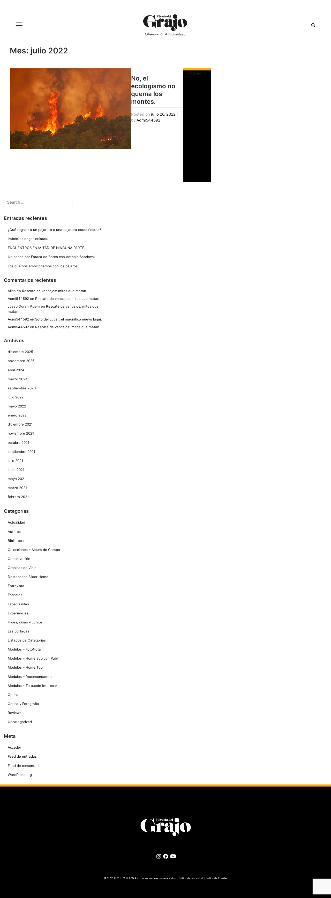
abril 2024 (16, 370)
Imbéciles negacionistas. (28, 239)
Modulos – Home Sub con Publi (33, 658)
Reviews (14, 713)
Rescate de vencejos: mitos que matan (54, 291)
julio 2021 (15, 461)
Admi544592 (148, 120)
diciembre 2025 (20, 352)
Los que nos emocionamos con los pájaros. (43, 266)
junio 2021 (16, 470)
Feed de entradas (22, 756)
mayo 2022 (17, 406)
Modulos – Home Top (25, 667)
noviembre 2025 (21, 361)
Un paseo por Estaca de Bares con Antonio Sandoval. (52, 257)
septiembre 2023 (22, 388)
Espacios (15, 595)
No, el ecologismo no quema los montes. (153, 90)
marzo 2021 (17, 488)
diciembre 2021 (20, 424)
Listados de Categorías (27, 640)
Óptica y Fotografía (23, 704)
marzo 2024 (18, 379)
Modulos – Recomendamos (30, 677)
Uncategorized (20, 722)
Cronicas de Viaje (22, 568)
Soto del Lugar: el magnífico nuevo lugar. (68, 319)
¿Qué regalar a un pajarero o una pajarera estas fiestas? (54, 230)
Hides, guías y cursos (25, 622)
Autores (14, 532)
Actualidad (16, 522)
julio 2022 (16, 397)
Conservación (19, 559)
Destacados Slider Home (28, 577)
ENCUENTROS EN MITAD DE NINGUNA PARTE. (46, 248)
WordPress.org (20, 775)
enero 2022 (17, 415)
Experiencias (18, 613)
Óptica (13, 695)
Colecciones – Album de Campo (34, 550)
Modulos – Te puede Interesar (32, 686)
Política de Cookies (216, 878)
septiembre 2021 (21, 452)
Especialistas (18, 604)
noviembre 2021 (21, 433)
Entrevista (16, 586)
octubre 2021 (18, 442)
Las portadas (18, 631)
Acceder (14, 747)
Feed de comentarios (25, 766)
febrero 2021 (18, 497)
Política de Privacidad (191, 878)
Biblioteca (16, 541)
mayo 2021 (17, 479)
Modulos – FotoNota (24, 649)
